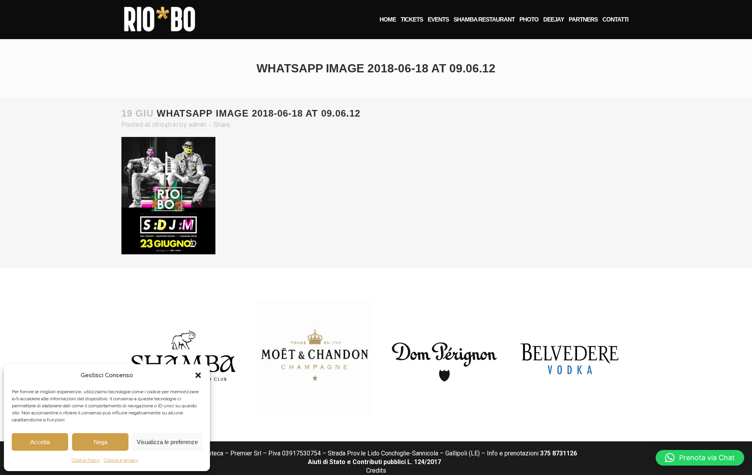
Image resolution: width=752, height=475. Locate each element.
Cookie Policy (86, 460)
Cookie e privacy (121, 460)
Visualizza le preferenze (167, 442)
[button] (198, 375)
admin (197, 124)
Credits (376, 470)
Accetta (40, 442)
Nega (100, 442)
